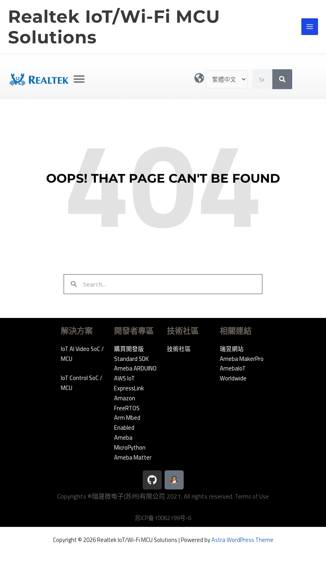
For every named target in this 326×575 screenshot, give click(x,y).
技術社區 (179, 348)
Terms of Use (252, 496)
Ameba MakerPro (242, 358)
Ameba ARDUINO (135, 368)
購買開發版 (129, 348)
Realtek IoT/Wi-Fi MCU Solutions (114, 27)
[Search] (282, 79)
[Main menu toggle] (309, 26)
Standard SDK (131, 358)
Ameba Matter (132, 457)
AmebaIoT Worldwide (233, 373)
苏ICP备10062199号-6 (163, 517)
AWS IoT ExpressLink (129, 383)
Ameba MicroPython (130, 442)
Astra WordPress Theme (243, 539)
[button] (79, 79)
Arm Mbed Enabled (127, 422)
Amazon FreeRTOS (127, 403)
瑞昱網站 (232, 348)
